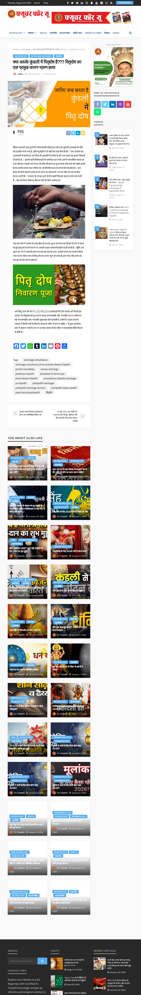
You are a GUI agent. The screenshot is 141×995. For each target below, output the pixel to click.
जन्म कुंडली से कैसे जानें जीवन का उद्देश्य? (68, 590)
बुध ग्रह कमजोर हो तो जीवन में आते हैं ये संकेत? (67, 668)
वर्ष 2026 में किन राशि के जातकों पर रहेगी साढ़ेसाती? (26, 708)
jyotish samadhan (25, 369)
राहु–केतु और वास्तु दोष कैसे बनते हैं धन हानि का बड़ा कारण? (26, 826)
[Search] (130, 32)
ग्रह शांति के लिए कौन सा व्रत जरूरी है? (25, 630)
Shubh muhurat (28, 540)
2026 (13, 540)
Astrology (15, 33)
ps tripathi (20, 383)
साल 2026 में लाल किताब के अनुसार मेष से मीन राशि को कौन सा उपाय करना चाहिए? (69, 471)
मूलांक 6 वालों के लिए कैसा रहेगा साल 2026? (66, 787)
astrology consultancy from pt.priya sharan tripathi (42, 364)
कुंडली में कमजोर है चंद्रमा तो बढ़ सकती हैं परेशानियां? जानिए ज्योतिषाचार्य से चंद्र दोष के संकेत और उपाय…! (27, 508)
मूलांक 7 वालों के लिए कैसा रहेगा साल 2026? (23, 787)
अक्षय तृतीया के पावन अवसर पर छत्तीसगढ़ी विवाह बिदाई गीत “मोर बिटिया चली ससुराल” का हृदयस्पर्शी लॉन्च (119, 139)
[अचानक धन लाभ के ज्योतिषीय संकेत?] (27, 660)
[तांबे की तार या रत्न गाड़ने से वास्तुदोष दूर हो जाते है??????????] (57, 964)
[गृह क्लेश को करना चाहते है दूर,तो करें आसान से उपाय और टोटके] (101, 161)
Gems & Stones (93, 33)
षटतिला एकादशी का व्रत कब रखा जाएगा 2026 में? (68, 708)
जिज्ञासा (107, 33)
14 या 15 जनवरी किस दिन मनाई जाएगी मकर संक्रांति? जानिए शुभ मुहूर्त (26, 747)
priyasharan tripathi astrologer (60, 378)
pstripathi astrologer (43, 383)
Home (37, 3)
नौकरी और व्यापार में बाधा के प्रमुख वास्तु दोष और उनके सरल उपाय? (26, 589)
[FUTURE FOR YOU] (29, 13)
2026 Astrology (62, 503)
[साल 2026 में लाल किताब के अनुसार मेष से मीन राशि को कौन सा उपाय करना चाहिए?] (100, 984)
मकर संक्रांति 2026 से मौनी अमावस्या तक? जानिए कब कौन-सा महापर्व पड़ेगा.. (27, 901)
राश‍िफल (31, 33)
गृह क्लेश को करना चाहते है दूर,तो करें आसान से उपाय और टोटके (118, 161)
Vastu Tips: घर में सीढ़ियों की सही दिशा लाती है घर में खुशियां (75, 979)
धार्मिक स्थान (77, 33)
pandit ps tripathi (24, 373)
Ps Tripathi (19, 477)
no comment (50, 74)
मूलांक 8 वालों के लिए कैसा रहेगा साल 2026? (66, 747)
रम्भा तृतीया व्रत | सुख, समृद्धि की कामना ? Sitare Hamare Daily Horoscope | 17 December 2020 (119, 185)
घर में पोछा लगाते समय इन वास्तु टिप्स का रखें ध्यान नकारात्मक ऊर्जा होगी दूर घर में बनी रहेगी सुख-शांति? (27, 469)
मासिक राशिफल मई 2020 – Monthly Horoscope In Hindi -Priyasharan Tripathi (119, 211)
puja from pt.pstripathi (27, 392)
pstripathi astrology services (30, 387)
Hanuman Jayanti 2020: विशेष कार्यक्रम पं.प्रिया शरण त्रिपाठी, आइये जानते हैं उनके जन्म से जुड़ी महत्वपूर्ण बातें (119, 235)
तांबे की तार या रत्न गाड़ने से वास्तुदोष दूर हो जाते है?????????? (74, 963)
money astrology (49, 369)
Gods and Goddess (41, 56)
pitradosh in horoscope (52, 373)
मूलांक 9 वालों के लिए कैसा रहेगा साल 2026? (66, 822)
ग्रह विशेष (53, 33)
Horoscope (77, 461)
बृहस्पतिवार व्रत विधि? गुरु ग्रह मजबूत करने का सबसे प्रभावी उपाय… (69, 901)
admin (20, 74)
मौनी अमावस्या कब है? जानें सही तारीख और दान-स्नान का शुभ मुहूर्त (26, 550)
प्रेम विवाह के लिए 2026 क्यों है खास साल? (69, 551)
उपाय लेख (59, 56)
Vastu (43, 33)
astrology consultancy (35, 359)
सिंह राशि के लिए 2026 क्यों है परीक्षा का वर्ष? (70, 511)
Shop (46, 3)
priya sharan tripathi (26, 378)
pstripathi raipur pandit (64, 387)
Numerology (62, 741)
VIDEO (116, 33)
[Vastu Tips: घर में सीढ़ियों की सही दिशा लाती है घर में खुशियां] (57, 981)
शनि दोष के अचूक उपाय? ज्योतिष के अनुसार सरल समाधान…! (69, 629)
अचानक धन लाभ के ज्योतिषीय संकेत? (24, 669)
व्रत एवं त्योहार (65, 33)
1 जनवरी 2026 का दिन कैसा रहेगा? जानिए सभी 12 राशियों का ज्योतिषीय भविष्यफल (26, 862)
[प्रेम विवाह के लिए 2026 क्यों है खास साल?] (70, 542)
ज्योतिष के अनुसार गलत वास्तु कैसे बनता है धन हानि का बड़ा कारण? (70, 862)
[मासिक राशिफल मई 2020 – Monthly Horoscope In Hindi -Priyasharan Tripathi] (101, 211)
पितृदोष (49, 392)
